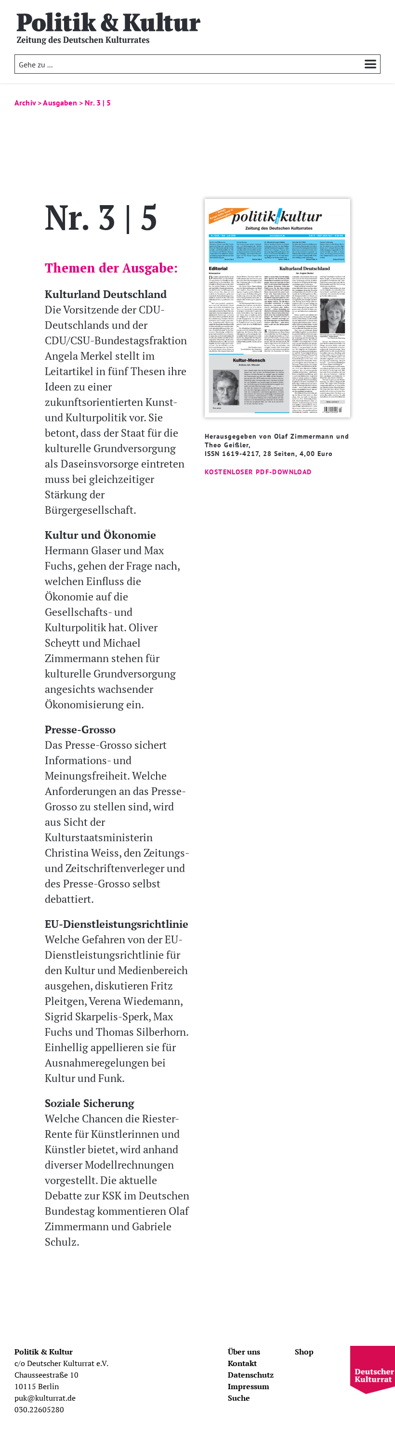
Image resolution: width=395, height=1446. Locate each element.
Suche (239, 1398)
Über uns (244, 1351)
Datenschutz (251, 1374)
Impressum (248, 1386)
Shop (304, 1351)
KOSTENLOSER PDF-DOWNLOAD (258, 472)
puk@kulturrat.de (45, 1398)
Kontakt (242, 1363)
